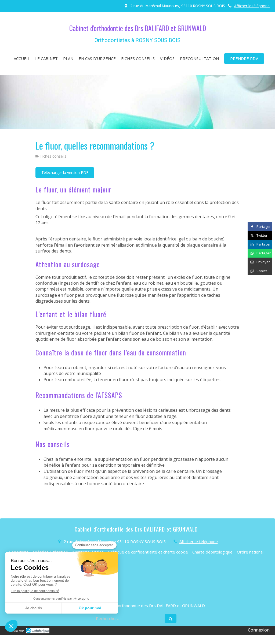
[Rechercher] (170, 618)
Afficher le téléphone (252, 5)
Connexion (259, 630)
